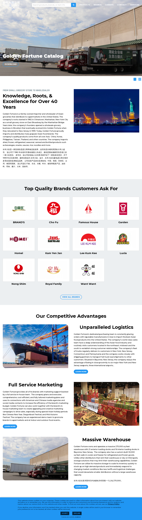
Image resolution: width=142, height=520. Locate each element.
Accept (65, 513)
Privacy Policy (113, 504)
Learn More (80, 372)
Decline (77, 513)
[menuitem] (84, 5)
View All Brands (71, 297)
